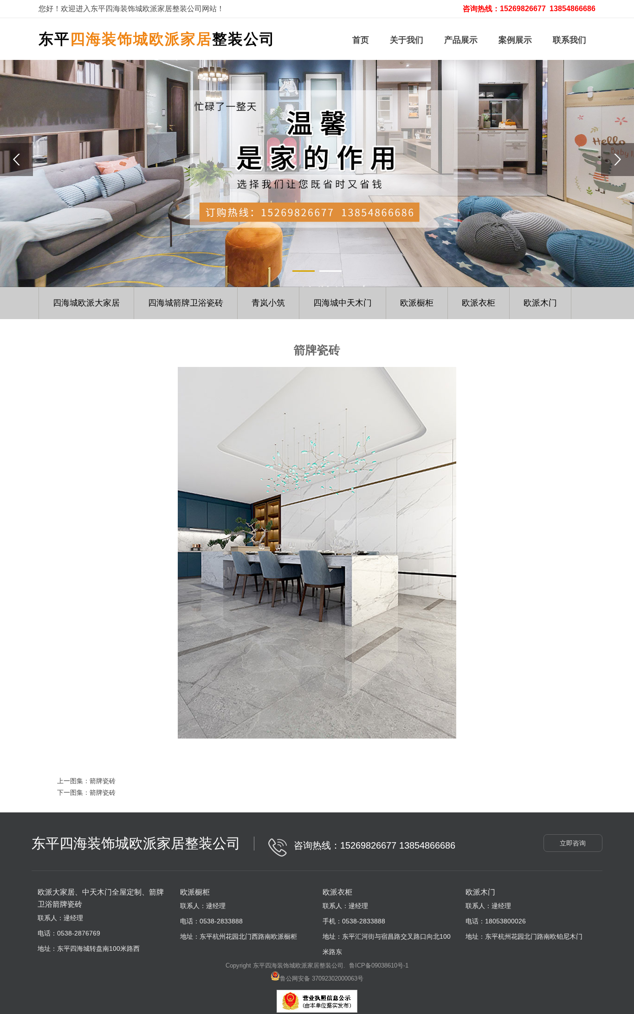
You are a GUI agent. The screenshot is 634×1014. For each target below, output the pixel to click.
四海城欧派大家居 (86, 302)
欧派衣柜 (478, 302)
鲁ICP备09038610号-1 (378, 965)
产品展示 (461, 40)
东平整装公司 (157, 39)
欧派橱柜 (416, 302)
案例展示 (515, 40)
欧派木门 (540, 302)
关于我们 (406, 40)
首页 (360, 40)
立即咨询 (573, 843)
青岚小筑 (268, 302)
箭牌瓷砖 (103, 781)
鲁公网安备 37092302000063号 (321, 978)
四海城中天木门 (342, 302)
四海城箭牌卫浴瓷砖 (185, 302)
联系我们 (569, 40)
